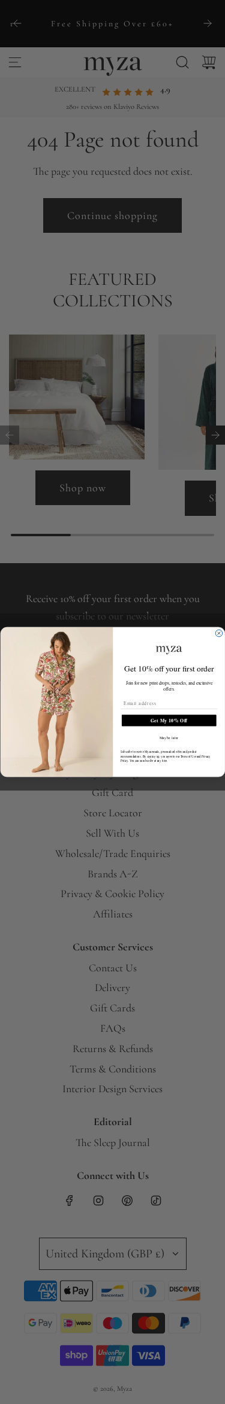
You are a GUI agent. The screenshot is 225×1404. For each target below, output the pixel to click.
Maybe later (168, 738)
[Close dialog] (219, 633)
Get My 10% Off (169, 720)
